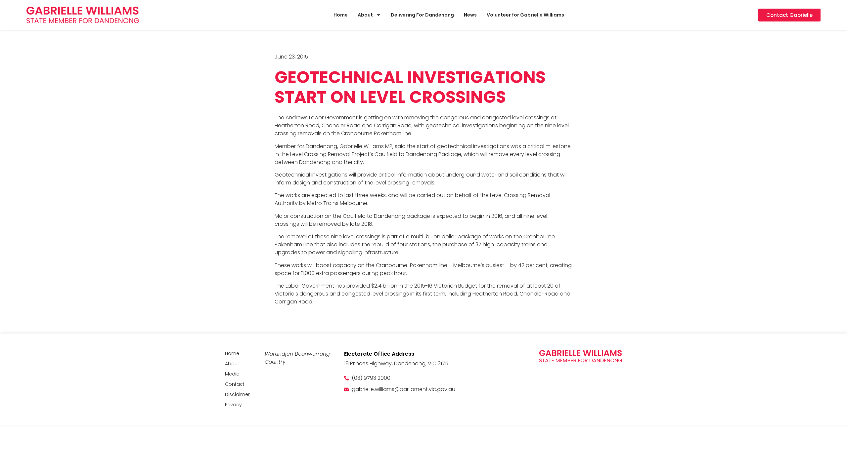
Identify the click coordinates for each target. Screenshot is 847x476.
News (470, 15)
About (365, 15)
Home (341, 15)
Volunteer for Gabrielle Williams (525, 15)
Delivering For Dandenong (422, 15)
